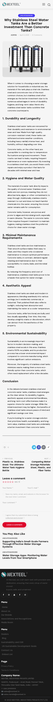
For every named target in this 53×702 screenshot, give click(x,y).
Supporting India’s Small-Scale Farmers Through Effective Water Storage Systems (25, 544)
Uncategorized (26, 15)
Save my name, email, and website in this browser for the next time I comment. (27, 495)
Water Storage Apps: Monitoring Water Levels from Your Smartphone (24, 556)
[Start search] (49, 4)
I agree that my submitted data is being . (22, 516)
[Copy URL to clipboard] (48, 447)
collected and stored (14, 518)
